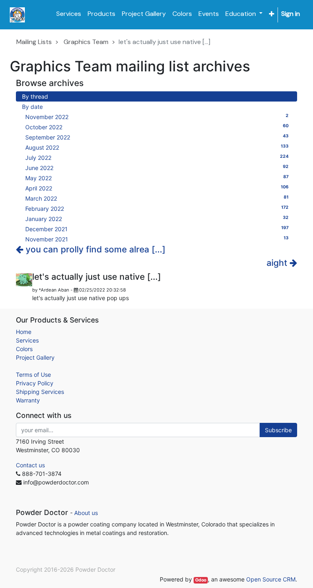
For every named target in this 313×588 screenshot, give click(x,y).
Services (27, 340)
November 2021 (157, 239)
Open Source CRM (270, 579)
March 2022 (157, 198)
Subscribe (278, 430)
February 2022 (157, 208)
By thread (35, 96)
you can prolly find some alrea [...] (94, 249)
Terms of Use (33, 374)
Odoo (200, 580)
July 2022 (157, 157)
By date (32, 106)
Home (23, 331)
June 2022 (157, 167)
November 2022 (157, 116)
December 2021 (157, 228)
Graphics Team (86, 42)
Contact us (30, 465)
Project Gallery (35, 357)
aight (278, 263)
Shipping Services (40, 391)
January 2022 (157, 218)
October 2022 (157, 126)
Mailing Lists (34, 42)
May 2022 (157, 177)
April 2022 (157, 188)
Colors (24, 348)
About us (86, 512)
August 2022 (157, 147)
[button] (272, 14)
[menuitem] (68, 13)
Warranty (28, 400)
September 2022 (157, 137)
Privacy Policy (34, 383)
